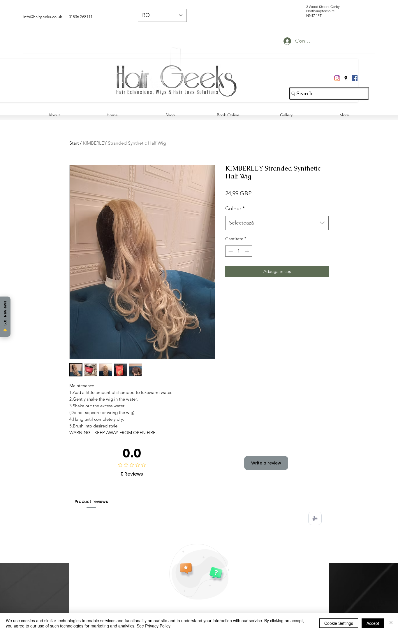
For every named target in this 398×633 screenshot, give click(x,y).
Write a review (266, 463)
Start (74, 143)
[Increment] (247, 251)
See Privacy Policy (153, 626)
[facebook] (355, 78)
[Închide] (391, 623)
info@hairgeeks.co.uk (42, 16)
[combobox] (277, 223)
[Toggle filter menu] (315, 518)
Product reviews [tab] (91, 501)
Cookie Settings (338, 623)
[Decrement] (230, 251)
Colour (235, 208)
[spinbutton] (239, 251)
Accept (373, 623)
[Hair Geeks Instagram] (337, 78)
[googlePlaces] (346, 78)
